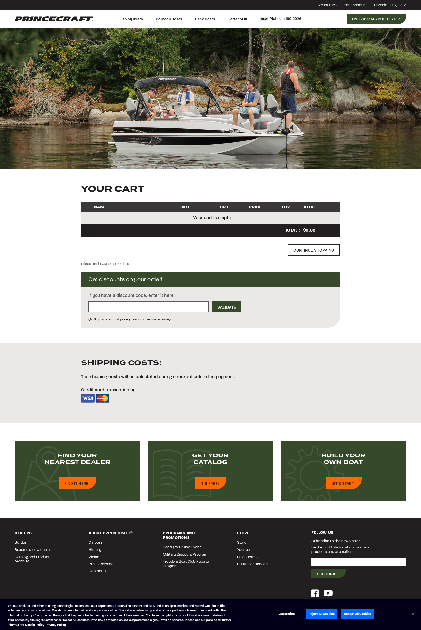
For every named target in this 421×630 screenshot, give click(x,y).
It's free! (210, 483)
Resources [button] (327, 5)
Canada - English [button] (389, 5)
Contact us (98, 571)
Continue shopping (313, 250)
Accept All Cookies (357, 614)
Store (241, 542)
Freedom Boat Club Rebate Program (186, 563)
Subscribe (328, 574)
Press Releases (102, 564)
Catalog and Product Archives (32, 559)
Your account (355, 5)
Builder (20, 542)
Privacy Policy (56, 625)
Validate (226, 307)
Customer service (252, 564)
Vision (94, 557)
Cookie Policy (34, 625)
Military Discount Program (185, 554)
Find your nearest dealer (376, 19)
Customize (287, 614)
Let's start (342, 483)
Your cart (245, 549)
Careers (95, 542)
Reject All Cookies (322, 614)
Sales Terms (247, 557)
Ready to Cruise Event (182, 547)
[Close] (413, 614)
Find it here (76, 483)
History (95, 549)
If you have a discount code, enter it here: (131, 295)
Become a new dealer (33, 549)
